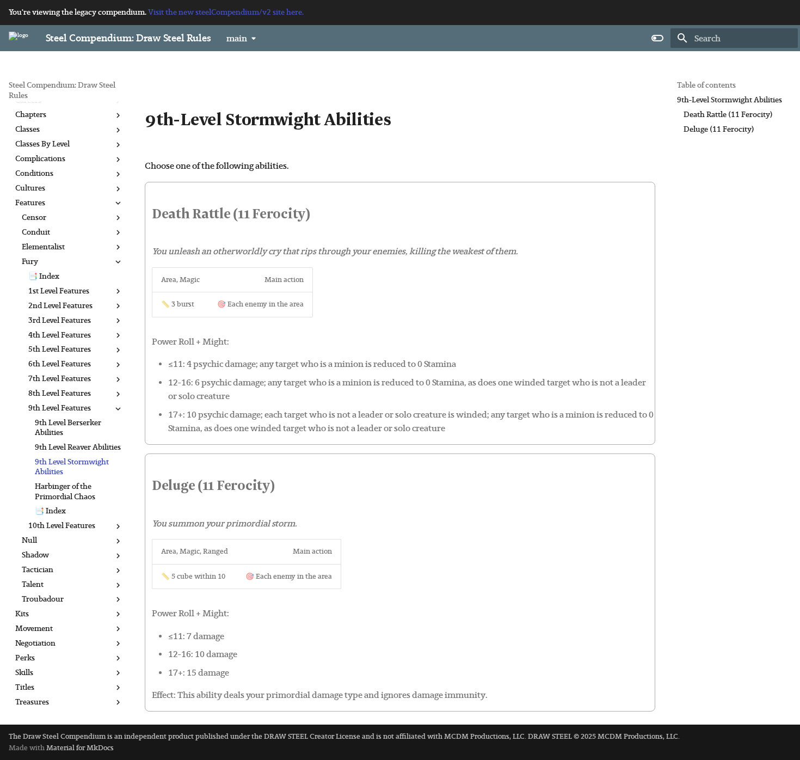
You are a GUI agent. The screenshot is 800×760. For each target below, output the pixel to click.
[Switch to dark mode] (657, 38)
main (236, 38)
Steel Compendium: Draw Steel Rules (62, 90)
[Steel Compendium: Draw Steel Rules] (18, 38)
